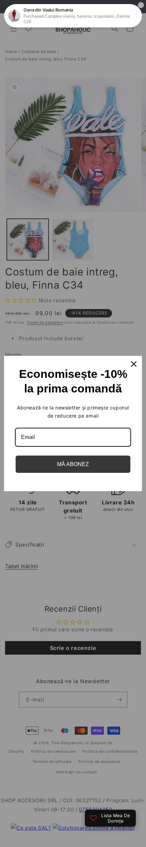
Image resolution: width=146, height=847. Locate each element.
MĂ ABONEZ (73, 464)
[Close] (134, 364)
